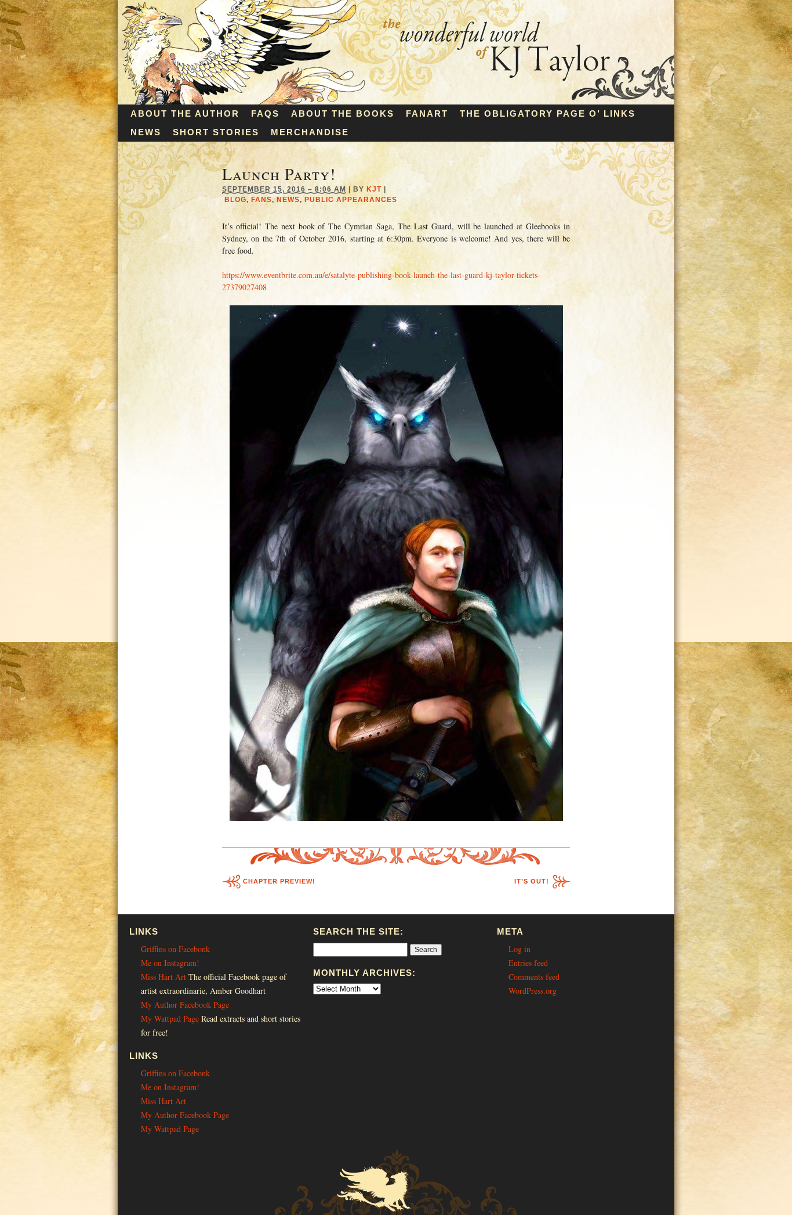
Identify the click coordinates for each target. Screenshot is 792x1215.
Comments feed (534, 976)
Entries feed (528, 962)
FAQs (265, 113)
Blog (235, 200)
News (145, 132)
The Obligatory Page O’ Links (547, 113)
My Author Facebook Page (185, 1004)
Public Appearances (350, 200)
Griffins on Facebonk (175, 948)
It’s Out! (531, 881)
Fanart (427, 113)
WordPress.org (532, 990)
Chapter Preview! (279, 881)
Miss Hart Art (163, 976)
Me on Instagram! (170, 962)
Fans (261, 200)
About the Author (184, 113)
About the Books (342, 113)
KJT (374, 189)
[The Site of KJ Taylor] (396, 101)
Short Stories (216, 132)
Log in (519, 948)
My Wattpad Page (170, 1018)
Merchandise (310, 132)
